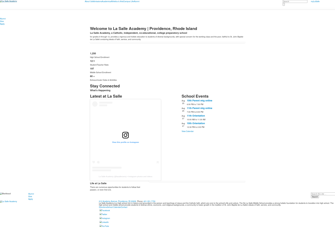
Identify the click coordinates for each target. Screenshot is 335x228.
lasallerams (121, 176)
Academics (106, 1)
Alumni (136, 1)
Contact (124, 207)
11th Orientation (196, 115)
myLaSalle (315, 1)
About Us (88, 1)
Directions (103, 207)
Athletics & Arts (117, 1)
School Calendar (114, 207)
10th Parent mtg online (199, 100)
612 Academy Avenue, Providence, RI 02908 (117, 201)
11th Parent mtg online (199, 108)
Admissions (97, 1)
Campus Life (128, 1)
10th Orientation (196, 123)
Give (2, 21)
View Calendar (188, 131)
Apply (2, 23)
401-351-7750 (149, 201)
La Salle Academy (106, 176)
